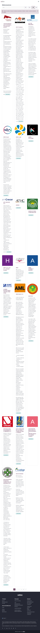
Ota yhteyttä (29, 603)
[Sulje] (37, 11)
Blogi (28, 608)
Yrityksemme (29, 600)
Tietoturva (29, 614)
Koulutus (16, 606)
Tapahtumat (29, 606)
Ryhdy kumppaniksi (18, 611)
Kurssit (3, 600)
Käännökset (4, 611)
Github (3, 609)
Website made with (18, 631)
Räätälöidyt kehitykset (19, 605)
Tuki (15, 602)
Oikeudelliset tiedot (30, 611)
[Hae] (25, 7)
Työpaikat (29, 604)
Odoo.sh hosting (18, 600)
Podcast (28, 607)
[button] (38, 1)
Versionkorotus (17, 603)
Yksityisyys (29, 613)
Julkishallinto (8, 94)
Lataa (3, 607)
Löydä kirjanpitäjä (18, 608)
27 (23, 589)
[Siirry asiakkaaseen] (7, 18)
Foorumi (3, 603)
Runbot (3, 610)
